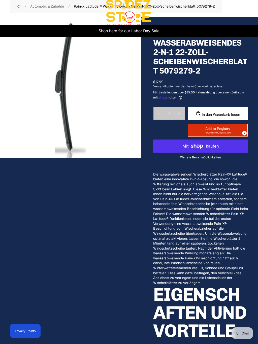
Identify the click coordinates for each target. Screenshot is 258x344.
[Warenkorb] (251, 12)
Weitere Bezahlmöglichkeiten (200, 157)
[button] (218, 130)
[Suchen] (16, 12)
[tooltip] (244, 133)
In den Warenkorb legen (220, 114)
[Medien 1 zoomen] (70, 87)
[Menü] (6, 12)
